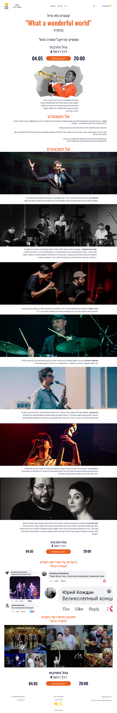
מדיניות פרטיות (21, 700)
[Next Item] (109, 591)
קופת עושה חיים (15, 696)
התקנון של (22, 696)
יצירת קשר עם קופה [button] (107, 697)
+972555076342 (58, 700)
